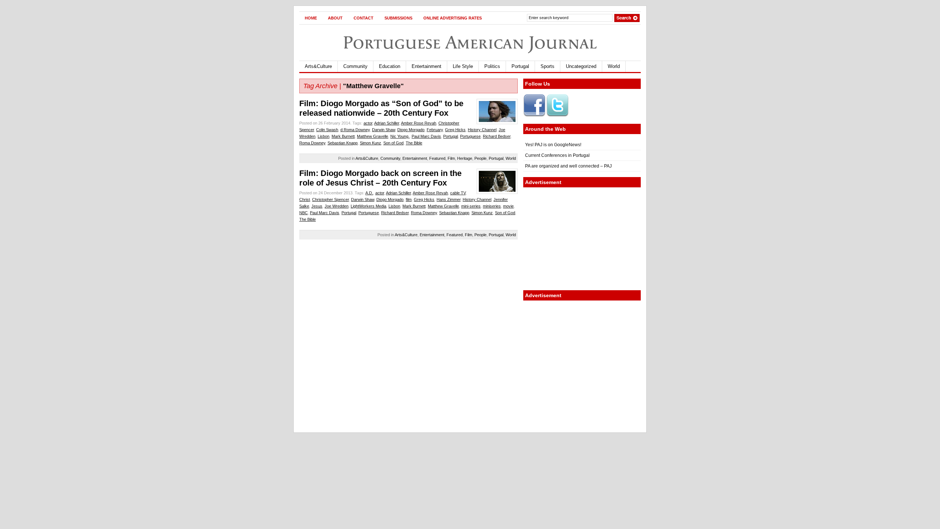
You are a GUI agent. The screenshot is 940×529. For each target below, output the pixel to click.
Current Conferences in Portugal (557, 155)
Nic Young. (399, 136)
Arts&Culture (318, 66)
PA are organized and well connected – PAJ (568, 166)
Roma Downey (312, 143)
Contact (363, 18)
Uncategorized (581, 66)
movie (508, 206)
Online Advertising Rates (452, 18)
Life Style (463, 66)
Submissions (398, 18)
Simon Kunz (370, 143)
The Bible (414, 143)
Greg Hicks (455, 129)
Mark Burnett (343, 136)
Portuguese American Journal (470, 42)
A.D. (369, 193)
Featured (437, 158)
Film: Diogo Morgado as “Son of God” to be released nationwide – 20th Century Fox (381, 108)
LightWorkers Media (368, 206)
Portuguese (470, 136)
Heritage (464, 158)
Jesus (316, 206)
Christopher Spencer (330, 199)
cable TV (458, 193)
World (614, 66)
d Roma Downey (355, 129)
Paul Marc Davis (426, 136)
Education (389, 66)
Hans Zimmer (448, 199)
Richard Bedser (496, 136)
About (335, 18)
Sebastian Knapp (343, 143)
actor (368, 123)
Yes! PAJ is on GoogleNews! (553, 144)
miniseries (492, 206)
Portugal (520, 66)
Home (311, 18)
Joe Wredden (336, 206)
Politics (492, 66)
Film (451, 158)
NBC (303, 212)
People (480, 158)
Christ (304, 199)
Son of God (393, 143)
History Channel (482, 129)
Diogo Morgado (410, 129)
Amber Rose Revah (418, 123)
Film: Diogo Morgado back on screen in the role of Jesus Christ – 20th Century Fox (380, 178)
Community (355, 66)
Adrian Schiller (386, 123)
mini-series (471, 206)
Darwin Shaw (383, 129)
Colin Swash (327, 129)
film (409, 199)
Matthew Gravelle (372, 136)
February (435, 129)
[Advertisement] (582, 239)
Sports (547, 66)
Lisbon (323, 136)
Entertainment (426, 66)
